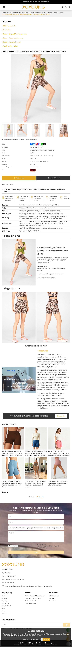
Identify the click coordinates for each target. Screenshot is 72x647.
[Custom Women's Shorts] (33, 170)
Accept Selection (35, 639)
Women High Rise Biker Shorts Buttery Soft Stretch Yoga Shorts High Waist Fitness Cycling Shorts (12, 453)
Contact (4, 613)
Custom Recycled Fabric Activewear (35, 596)
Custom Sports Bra (30, 603)
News (3, 608)
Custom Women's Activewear (19, 13)
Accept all (46, 639)
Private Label (5, 603)
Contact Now (20, 178)
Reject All (25, 639)
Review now (40, 496)
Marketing (49, 643)
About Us (4, 598)
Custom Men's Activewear (32, 601)
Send (36, 552)
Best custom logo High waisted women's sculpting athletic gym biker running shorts (58, 483)
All (8, 13)
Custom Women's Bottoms (38, 13)
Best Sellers (52, 598)
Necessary (25, 643)
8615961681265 (10, 583)
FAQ (3, 611)
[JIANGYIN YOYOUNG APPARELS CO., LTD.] (33, 7)
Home (4, 13)
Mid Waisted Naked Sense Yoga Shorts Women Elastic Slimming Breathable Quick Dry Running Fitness (12, 484)
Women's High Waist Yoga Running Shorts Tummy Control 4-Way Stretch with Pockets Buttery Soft (36, 453)
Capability (4, 601)
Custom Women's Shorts (55, 13)
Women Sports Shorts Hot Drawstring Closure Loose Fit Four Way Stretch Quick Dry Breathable (58, 453)
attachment (14, 546)
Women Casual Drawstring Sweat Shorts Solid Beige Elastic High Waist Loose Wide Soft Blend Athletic (35, 484)
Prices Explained (6, 606)
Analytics (32, 643)
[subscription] (66, 625)
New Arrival (52, 601)
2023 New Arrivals (54, 596)
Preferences (41, 643)
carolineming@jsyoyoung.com (14, 579)
